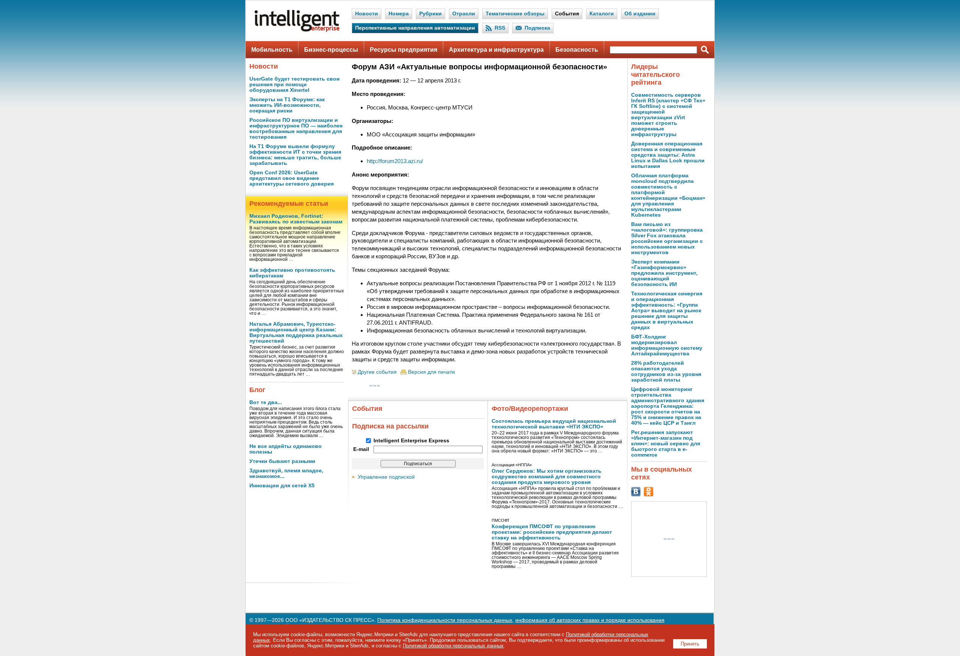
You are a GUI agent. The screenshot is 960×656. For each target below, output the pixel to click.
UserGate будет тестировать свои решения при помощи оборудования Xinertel (294, 84)
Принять (690, 644)
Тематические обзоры (515, 13)
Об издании (640, 13)
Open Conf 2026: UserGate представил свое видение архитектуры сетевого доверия (291, 178)
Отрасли (463, 13)
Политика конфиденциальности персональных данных (444, 620)
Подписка (537, 28)
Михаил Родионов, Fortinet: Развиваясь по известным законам (295, 219)
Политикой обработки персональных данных (453, 646)
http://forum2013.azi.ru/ (395, 161)
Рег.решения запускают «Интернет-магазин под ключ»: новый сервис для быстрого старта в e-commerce (665, 444)
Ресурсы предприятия (403, 49)
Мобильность (271, 49)
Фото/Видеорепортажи (530, 408)
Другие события (377, 372)
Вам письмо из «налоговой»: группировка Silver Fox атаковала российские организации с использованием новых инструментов (667, 238)
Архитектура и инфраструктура (496, 49)
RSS (500, 28)
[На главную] (297, 30)
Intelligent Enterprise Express (411, 440)
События (567, 13)
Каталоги (602, 13)
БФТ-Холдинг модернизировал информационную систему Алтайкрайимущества (666, 345)
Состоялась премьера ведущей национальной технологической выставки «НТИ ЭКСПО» (554, 424)
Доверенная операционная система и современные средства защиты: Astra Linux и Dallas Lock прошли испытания (668, 155)
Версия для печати (431, 372)
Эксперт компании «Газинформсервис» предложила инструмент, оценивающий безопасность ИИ (664, 273)
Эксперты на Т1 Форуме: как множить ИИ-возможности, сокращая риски (287, 105)
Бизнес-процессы (331, 49)
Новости (366, 13)
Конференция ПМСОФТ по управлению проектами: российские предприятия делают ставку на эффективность (552, 532)
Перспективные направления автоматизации (415, 28)
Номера (398, 13)
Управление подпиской (386, 477)
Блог (257, 390)
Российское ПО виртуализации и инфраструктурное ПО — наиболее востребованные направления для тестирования (296, 128)
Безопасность (576, 49)
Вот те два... (265, 402)
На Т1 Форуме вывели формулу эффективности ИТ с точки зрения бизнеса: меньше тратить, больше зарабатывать (295, 155)
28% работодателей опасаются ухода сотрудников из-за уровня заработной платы (666, 371)
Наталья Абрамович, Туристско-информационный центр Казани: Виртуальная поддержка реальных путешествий (296, 332)
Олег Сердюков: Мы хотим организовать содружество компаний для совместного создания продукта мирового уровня (547, 476)
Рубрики (430, 13)
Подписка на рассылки (390, 426)
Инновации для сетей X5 (282, 485)
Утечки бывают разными (282, 461)
